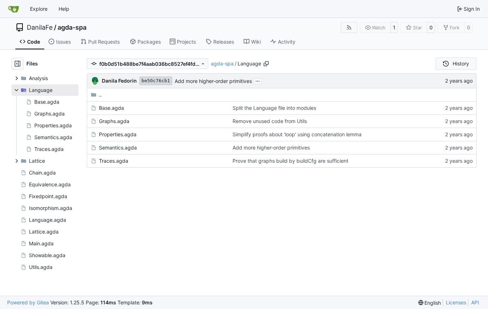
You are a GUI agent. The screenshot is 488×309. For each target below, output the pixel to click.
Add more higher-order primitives (213, 81)
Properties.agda (117, 134)
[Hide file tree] (17, 64)
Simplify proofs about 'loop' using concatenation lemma (297, 134)
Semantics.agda (118, 147)
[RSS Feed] (349, 27)
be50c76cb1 (155, 80)
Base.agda (111, 108)
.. (100, 95)
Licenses (456, 302)
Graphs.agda (114, 121)
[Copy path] (266, 63)
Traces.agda (113, 161)
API (475, 302)
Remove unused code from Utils (270, 121)
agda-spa (72, 27)
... (257, 80)
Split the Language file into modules (274, 108)
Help (64, 9)
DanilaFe (40, 27)
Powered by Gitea (28, 302)
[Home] (14, 9)
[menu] (429, 303)
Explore (39, 9)
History (461, 63)
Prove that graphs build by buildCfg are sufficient (290, 161)
